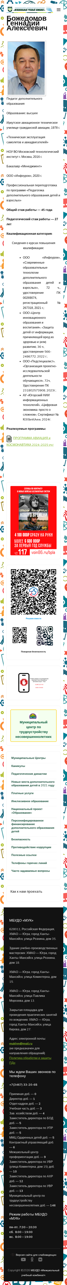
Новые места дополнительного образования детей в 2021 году (33, 783)
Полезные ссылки (23, 855)
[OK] (32, 1260)
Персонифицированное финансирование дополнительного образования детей (32, 826)
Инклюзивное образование (30, 801)
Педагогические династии (29, 774)
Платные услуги (22, 793)
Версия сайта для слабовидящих (35, 1254)
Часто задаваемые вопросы (30, 871)
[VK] (40, 1260)
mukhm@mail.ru (20, 1043)
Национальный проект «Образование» (26, 810)
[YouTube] (23, 1260)
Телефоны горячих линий (29, 863)
